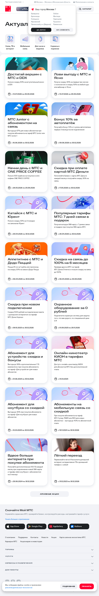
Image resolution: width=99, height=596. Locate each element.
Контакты (34, 537)
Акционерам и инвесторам (31, 541)
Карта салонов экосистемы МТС (73, 537)
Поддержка (22, 537)
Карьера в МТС (11, 541)
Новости (44, 537)
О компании (10, 537)
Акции (53, 537)
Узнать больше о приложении (17, 519)
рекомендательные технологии (18, 587)
